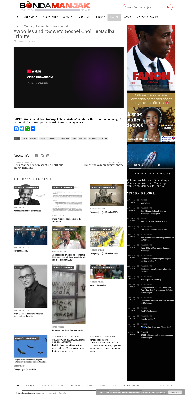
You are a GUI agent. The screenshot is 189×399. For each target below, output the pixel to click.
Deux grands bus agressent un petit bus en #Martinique (38, 166)
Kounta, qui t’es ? (148, 319)
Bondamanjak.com (26, 393)
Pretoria (64, 139)
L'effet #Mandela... (21, 251)
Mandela (53, 139)
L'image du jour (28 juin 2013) (25, 369)
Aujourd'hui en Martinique (64, 229)
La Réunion (84, 17)
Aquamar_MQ (161, 173)
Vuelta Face (145, 203)
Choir (24, 139)
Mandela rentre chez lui (99, 340)
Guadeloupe (50, 17)
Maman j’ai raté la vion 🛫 (151, 279)
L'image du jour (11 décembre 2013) (104, 253)
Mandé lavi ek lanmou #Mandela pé (27, 211)
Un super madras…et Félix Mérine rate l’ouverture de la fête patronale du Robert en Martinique (157, 290)
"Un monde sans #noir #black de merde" (67, 330)
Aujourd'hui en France (62, 187)
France (100, 17)
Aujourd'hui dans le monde (52, 26)
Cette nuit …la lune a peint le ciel (154, 229)
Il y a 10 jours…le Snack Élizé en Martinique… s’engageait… (153, 212)
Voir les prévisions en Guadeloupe (148, 180)
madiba (43, 139)
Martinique (30, 17)
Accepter (175, 392)
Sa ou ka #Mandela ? (98, 285)
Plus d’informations (158, 392)
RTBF (74, 139)
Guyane (67, 17)
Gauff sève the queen (149, 311)
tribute (93, 139)
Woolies (103, 139)
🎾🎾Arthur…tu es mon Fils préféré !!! (156, 327)
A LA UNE (18, 268)
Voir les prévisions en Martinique (147, 183)
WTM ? (127, 17)
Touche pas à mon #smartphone (104, 165)
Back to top (164, 386)
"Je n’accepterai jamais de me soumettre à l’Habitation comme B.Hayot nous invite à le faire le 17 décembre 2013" (69, 257)
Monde (114, 17)
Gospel (33, 139)
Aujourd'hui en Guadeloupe (65, 337)
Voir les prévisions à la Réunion (146, 186)
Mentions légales (147, 17)
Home (17, 26)
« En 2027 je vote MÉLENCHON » (154, 221)
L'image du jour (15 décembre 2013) (104, 212)
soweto (82, 139)
